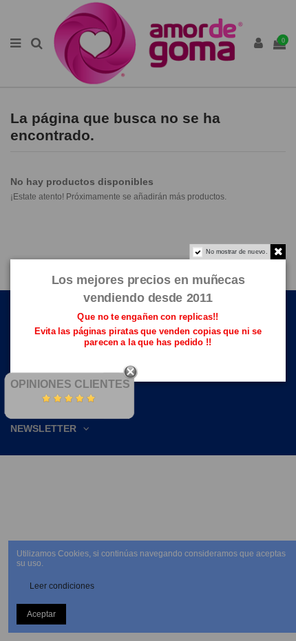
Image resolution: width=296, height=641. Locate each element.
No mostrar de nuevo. (236, 251)
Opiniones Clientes (70, 384)
